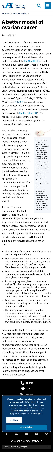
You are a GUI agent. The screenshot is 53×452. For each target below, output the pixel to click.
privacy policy (19, 413)
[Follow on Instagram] (36, 434)
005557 (19, 102)
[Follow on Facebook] (7, 434)
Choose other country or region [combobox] (15, 447)
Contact (29, 383)
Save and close (26, 427)
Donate (29, 389)
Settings (14, 420)
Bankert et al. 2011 (28, 113)
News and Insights (19, 13)
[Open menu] (48, 5)
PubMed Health (32, 61)
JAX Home (5, 13)
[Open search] (39, 6)
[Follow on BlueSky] (46, 434)
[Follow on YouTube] (26, 434)
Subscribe (29, 395)
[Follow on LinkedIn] (16, 434)
